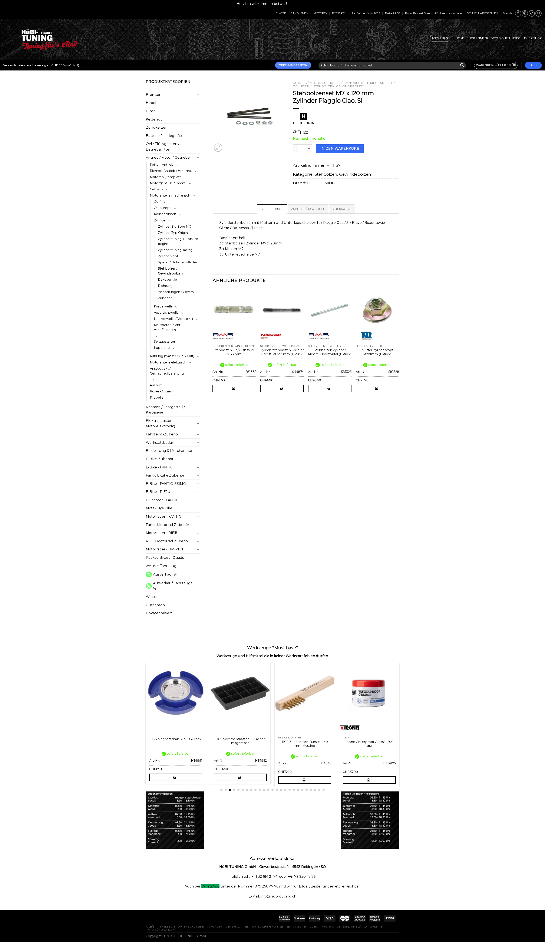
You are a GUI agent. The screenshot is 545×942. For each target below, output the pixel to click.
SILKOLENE (298, 13)
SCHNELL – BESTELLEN (482, 13)
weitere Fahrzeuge (162, 566)
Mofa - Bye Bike (159, 508)
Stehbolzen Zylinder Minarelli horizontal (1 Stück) (329, 352)
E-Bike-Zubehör (160, 459)
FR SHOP (535, 38)
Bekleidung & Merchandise (169, 451)
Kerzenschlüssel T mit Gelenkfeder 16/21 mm (305, 744)
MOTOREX (320, 13)
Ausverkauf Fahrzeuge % (173, 586)
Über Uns (519, 38)
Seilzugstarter (164, 341)
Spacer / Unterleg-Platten (178, 262)
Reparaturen (296, 926)
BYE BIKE (338, 13)
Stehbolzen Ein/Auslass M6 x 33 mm (234, 352)
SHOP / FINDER (477, 38)
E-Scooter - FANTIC (162, 500)
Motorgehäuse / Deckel (168, 183)
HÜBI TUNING (321, 182)
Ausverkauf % (165, 574)
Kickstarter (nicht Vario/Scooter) (167, 327)
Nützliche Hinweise (267, 926)
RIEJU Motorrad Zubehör (167, 541)
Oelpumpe (162, 208)
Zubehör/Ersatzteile (308, 209)
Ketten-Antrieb (162, 165)
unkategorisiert (159, 613)
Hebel (151, 103)
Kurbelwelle (163, 306)
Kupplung (162, 348)
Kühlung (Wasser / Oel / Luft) (172, 356)
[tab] (272, 208)
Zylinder (160, 220)
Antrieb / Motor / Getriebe (168, 157)
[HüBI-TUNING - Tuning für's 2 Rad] (49, 39)
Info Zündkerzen (161, 929)
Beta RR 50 (392, 13)
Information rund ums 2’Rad (344, 926)
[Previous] (213, 346)
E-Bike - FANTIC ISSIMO (166, 484)
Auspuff (156, 385)
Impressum (166, 926)
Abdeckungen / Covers (176, 292)
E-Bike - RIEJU (158, 492)
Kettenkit (154, 119)
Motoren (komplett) (166, 177)
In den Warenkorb (339, 148)
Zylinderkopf (168, 256)
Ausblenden (298, 4)
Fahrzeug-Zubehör (162, 434)
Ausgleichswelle (166, 312)
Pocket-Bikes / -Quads (165, 558)
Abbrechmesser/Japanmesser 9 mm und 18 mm (370, 744)
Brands (507, 13)
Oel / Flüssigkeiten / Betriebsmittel (162, 146)
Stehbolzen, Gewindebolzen (170, 271)
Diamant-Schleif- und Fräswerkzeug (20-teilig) (176, 744)
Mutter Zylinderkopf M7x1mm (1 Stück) (377, 352)
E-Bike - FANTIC (159, 467)
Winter (152, 597)
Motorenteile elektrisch (168, 362)
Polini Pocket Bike (417, 13)
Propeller (157, 397)
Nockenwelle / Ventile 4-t (173, 319)
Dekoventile (167, 279)
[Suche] (462, 65)
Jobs (314, 926)
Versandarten (237, 926)
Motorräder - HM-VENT (165, 549)
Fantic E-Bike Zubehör (165, 475)
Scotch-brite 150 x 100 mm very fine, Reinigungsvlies (241, 744)
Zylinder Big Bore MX (174, 226)
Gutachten (155, 605)
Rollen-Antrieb (161, 391)
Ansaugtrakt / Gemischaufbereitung (167, 371)
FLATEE (281, 13)
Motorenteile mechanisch (170, 195)
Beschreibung (272, 209)
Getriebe (157, 189)
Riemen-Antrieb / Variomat (171, 171)
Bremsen (153, 95)
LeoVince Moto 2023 (366, 13)
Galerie (376, 926)
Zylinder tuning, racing (175, 250)
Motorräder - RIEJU (162, 533)
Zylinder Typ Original (174, 233)
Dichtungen (167, 286)
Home (460, 38)
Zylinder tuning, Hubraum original (178, 241)
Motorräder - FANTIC (163, 516)
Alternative (342, 209)
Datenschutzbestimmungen (200, 926)
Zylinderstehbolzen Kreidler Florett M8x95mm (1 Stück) (282, 352)
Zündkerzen (157, 127)
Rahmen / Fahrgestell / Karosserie (165, 410)
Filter (150, 111)
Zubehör (165, 298)
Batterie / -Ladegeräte (164, 136)
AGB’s (150, 926)
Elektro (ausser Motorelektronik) (160, 423)
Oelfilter (160, 202)
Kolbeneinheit (165, 214)
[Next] (399, 346)
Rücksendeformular (448, 13)
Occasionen (500, 38)
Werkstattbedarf (160, 443)
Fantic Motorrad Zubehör (167, 525)
